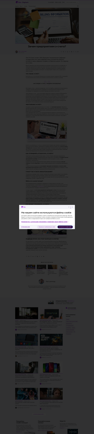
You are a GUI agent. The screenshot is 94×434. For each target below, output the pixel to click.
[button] (45, 222)
